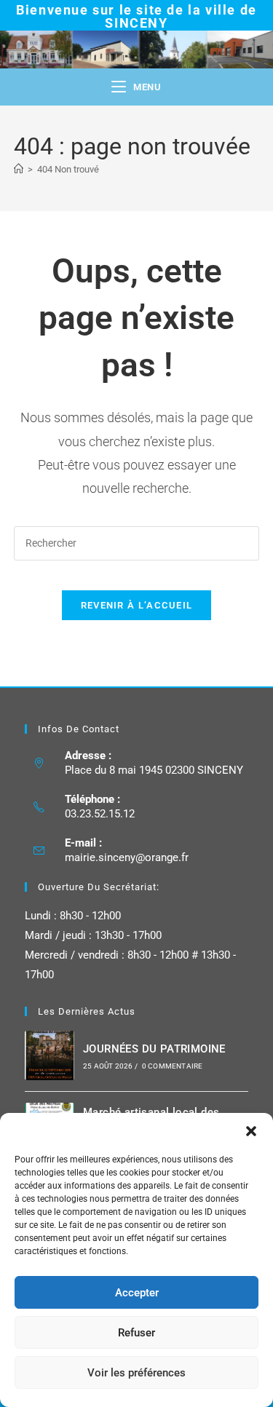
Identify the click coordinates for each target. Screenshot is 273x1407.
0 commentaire (172, 1066)
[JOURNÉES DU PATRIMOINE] (49, 1055)
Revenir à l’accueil (137, 605)
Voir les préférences (136, 1372)
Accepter (137, 1292)
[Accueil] (18, 169)
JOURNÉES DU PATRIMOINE (154, 1048)
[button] (251, 1131)
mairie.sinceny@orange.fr (127, 857)
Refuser (136, 1332)
